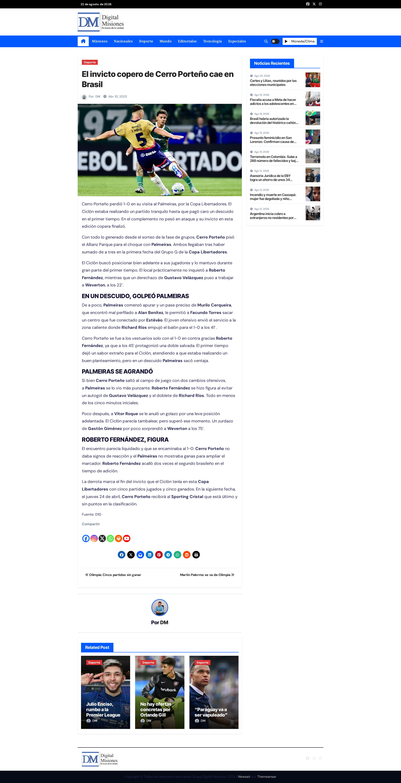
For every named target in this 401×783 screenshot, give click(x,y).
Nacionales (123, 41)
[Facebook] (86, 535)
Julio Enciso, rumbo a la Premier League (103, 709)
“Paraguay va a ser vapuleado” (211, 712)
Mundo (166, 41)
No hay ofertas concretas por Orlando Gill (155, 709)
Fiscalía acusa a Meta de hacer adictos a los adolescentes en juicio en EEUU (273, 104)
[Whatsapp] (110, 535)
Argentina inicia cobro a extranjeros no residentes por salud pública (272, 218)
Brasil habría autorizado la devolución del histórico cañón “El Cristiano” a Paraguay (273, 123)
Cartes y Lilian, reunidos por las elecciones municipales (273, 83)
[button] (321, 41)
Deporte (146, 41)
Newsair (244, 776)
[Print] (118, 535)
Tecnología (212, 41)
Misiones (100, 41)
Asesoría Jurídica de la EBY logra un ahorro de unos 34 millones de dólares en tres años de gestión (274, 182)
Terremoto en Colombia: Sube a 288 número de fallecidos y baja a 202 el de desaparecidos (274, 161)
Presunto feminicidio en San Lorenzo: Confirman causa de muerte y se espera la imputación (272, 144)
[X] (102, 535)
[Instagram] (94, 535)
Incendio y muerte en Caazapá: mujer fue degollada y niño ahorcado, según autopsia (273, 199)
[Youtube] (126, 535)
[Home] (83, 41)
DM (97, 96)
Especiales (237, 41)
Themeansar (266, 776)
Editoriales (187, 41)
